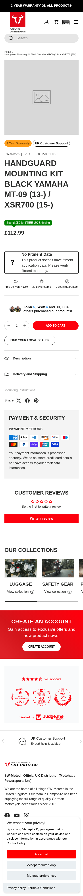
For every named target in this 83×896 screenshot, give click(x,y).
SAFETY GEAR (57, 584)
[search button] (9, 38)
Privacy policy (16, 888)
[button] (56, 22)
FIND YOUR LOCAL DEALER (29, 340)
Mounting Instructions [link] (19, 390)
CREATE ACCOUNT (41, 646)
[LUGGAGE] (21, 568)
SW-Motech (11, 154)
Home (7, 52)
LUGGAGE (21, 584)
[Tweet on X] (18, 400)
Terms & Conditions (41, 888)
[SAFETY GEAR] (58, 568)
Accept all (41, 854)
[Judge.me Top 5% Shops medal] (63, 697)
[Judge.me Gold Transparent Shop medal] (20, 697)
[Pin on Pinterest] (36, 400)
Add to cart (55, 325)
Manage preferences (41, 875)
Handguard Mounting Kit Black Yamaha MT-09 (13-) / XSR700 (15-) (40, 54)
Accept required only (41, 865)
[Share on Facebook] (27, 400)
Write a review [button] (41, 518)
